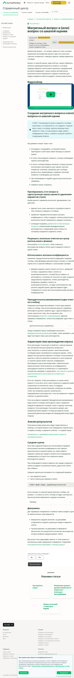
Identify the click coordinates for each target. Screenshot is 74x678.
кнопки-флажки (43, 244)
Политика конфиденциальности (47, 654)
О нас (4, 634)
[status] (51, 42)
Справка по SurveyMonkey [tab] (10, 12)
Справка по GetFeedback (45, 634)
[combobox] (8, 625)
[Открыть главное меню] (69, 2)
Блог (4, 638)
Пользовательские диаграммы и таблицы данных (46, 545)
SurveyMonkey (7, 632)
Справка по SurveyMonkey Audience (48, 638)
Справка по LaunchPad (44, 636)
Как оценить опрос (38, 586)
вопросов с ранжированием (49, 316)
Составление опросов (43, 19)
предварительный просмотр (38, 333)
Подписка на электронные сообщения (14, 658)
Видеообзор (7, 28)
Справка (30, 19)
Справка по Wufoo (43, 643)
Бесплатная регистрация (57, 2)
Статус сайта (7, 652)
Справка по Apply (43, 645)
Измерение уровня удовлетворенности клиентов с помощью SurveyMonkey (62, 589)
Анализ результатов (9, 47)
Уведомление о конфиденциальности (43, 666)
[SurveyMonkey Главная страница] (12, 3)
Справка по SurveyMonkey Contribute (49, 641)
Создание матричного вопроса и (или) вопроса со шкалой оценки (9, 34)
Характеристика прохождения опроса (10, 43)
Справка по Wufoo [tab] (27, 12)
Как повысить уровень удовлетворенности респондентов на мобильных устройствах (51, 373)
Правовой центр (43, 652)
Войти (47, 3)
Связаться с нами (8, 656)
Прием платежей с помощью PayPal (50, 606)
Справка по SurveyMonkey (45, 632)
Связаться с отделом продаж (35, 3)
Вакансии (5, 636)
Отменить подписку (8, 654)
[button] (51, 326)
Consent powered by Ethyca (62, 676)
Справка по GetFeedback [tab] (42, 12)
